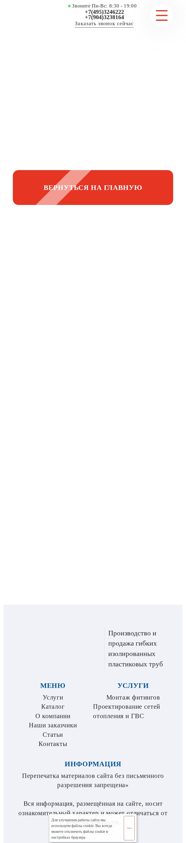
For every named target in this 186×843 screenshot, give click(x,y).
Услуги (53, 697)
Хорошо (129, 828)
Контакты (53, 743)
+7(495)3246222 (104, 12)
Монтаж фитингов (133, 697)
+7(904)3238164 (104, 17)
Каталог (53, 706)
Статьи (53, 734)
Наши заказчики (53, 725)
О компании (52, 716)
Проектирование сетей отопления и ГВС (126, 711)
